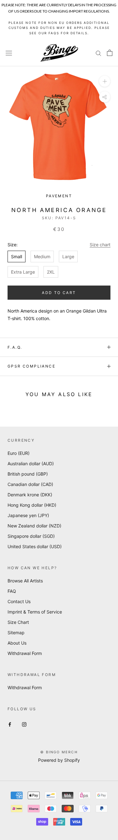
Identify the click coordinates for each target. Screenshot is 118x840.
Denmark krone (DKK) (30, 494)
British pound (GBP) (28, 474)
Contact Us (19, 601)
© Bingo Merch (59, 752)
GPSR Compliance (31, 366)
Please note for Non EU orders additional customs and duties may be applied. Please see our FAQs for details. (59, 28)
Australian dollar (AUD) (31, 463)
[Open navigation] (9, 53)
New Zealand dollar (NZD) (34, 525)
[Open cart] (109, 53)
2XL (51, 272)
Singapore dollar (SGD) (31, 536)
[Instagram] (24, 724)
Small (16, 256)
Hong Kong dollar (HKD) (32, 505)
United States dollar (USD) (35, 546)
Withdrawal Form (25, 653)
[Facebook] (10, 724)
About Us (17, 643)
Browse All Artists (25, 580)
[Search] (98, 53)
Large (68, 256)
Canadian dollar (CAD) (30, 484)
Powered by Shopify (59, 760)
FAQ (12, 591)
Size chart (100, 244)
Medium (42, 256)
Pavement (59, 196)
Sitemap (16, 632)
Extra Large (23, 272)
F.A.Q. (15, 347)
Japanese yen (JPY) (28, 515)
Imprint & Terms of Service (35, 611)
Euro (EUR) (19, 453)
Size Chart (18, 622)
